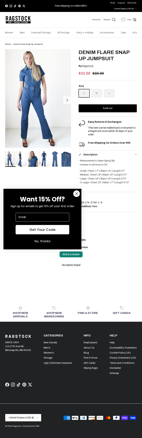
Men (22, 32)
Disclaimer (115, 368)
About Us (89, 347)
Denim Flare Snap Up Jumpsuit (28, 44)
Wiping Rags (91, 368)
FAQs (112, 3)
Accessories (107, 32)
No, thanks (42, 241)
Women (9, 32)
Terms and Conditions (122, 363)
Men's (47, 347)
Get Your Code (42, 229)
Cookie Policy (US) (120, 352)
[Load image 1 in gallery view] (38, 98)
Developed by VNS (30, 426)
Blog (86, 352)
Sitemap (114, 373)
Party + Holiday (84, 32)
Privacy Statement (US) (123, 357)
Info (135, 32)
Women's (49, 352)
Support (121, 3)
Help (112, 342)
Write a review (71, 254)
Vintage (48, 357)
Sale (123, 32)
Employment (90, 342)
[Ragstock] (18, 19)
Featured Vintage (41, 32)
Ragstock (87, 66)
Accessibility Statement (123, 347)
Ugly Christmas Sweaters (58, 363)
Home (8, 44)
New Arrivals (50, 342)
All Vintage (63, 32)
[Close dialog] (76, 193)
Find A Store (90, 357)
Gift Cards (131, 3)
